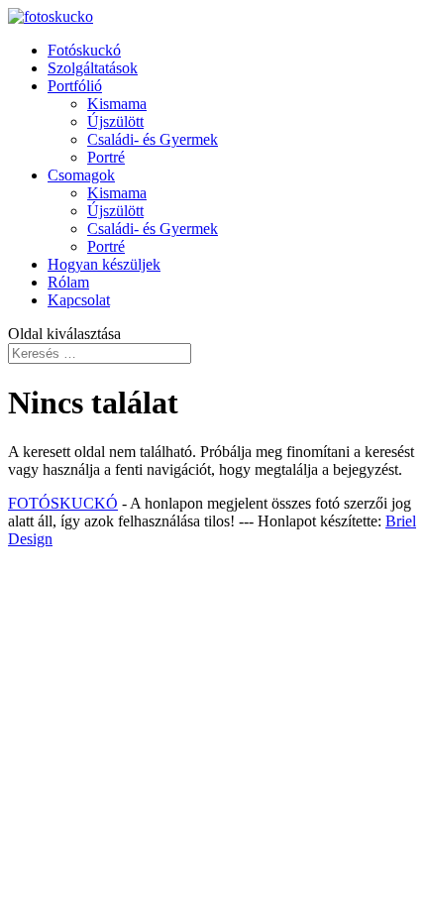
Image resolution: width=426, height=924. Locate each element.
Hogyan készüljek (104, 264)
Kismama (117, 103)
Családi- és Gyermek (152, 139)
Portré (106, 157)
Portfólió (75, 85)
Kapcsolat (79, 299)
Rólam (68, 282)
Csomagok (81, 175)
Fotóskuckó (84, 50)
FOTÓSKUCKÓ (63, 503)
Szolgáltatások (93, 67)
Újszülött (115, 121)
